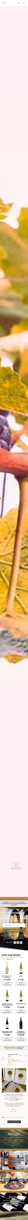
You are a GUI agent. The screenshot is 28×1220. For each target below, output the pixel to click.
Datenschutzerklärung (6, 935)
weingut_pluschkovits (13, 1069)
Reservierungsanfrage (11, 1048)
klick (13, 1145)
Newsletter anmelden (14, 902)
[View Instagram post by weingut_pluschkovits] (24, 1090)
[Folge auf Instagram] (18, 942)
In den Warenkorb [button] (7, 983)
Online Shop (9, 959)
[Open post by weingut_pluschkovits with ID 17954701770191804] (14, 1080)
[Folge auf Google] (21, 942)
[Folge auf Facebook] (15, 942)
